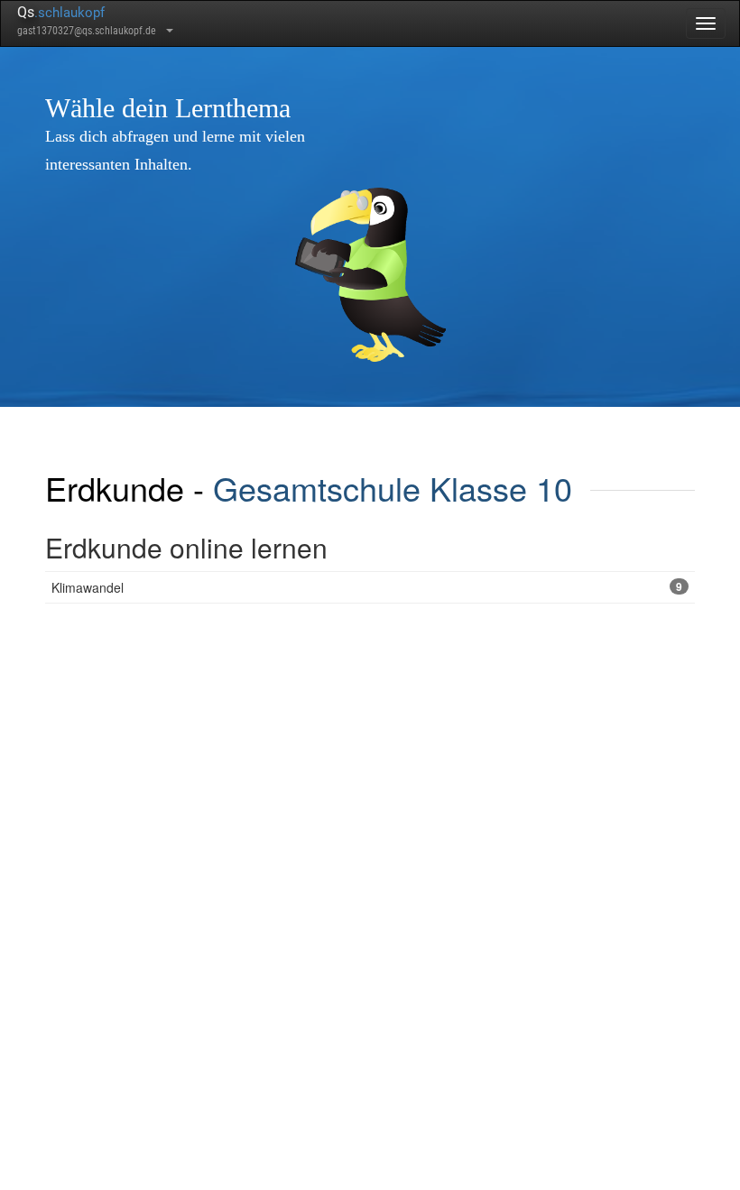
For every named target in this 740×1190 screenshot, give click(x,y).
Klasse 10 (501, 488)
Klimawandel (366, 587)
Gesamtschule (317, 488)
